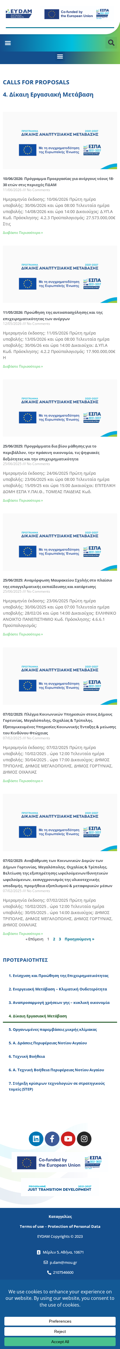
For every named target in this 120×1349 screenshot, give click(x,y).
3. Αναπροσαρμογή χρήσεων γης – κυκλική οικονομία (59, 1002)
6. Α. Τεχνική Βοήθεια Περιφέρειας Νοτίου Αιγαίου (56, 1069)
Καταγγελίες (60, 1216)
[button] (8, 42)
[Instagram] (84, 1139)
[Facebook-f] (52, 1139)
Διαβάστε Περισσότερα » (23, 232)
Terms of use (32, 1226)
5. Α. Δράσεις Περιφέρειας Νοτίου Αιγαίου (48, 1042)
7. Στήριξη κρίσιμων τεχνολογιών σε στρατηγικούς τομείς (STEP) (57, 1086)
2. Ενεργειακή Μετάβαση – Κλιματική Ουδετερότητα (58, 989)
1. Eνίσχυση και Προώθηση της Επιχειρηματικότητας (58, 975)
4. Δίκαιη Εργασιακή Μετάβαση (38, 1016)
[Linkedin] (36, 1139)
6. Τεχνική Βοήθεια (27, 1056)
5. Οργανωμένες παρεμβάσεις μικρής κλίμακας (53, 1029)
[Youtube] (68, 1139)
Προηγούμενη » (79, 939)
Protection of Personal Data (74, 1226)
